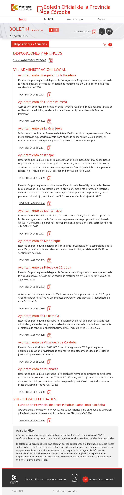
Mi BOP (49, 19)
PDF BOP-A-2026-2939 (32, 178)
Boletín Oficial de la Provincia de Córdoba (77, 9)
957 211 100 (60, 479)
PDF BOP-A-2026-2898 (32, 94)
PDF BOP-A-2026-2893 (32, 233)
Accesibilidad (58, 491)
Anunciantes (75, 19)
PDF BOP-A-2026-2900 (32, 392)
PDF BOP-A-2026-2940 (32, 203)
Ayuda (102, 19)
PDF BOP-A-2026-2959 (32, 308)
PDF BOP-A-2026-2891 (32, 147)
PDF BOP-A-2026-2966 (32, 420)
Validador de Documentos (100, 479)
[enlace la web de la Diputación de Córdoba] (21, 7)
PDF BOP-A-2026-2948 (32, 335)
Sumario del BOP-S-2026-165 (29, 60)
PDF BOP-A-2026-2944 (32, 121)
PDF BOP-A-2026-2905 (32, 361)
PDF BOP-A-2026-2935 (32, 260)
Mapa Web (72, 491)
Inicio (22, 19)
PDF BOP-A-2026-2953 (32, 286)
